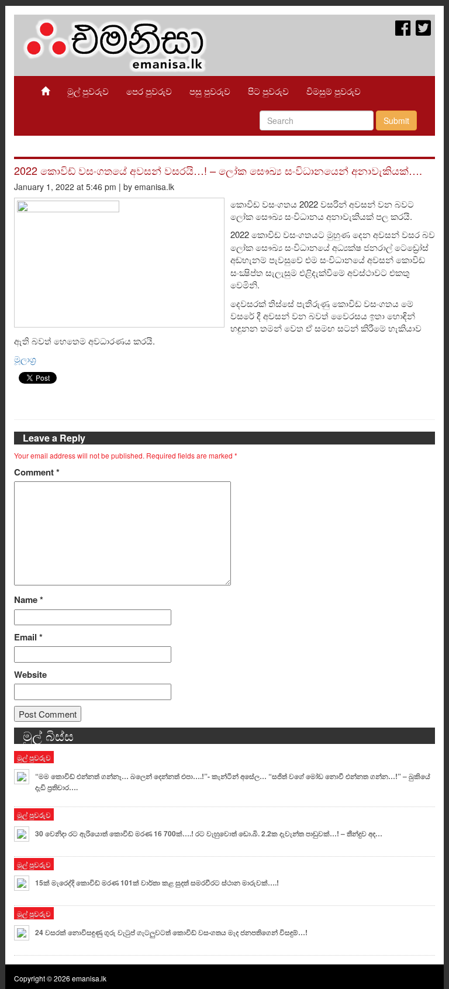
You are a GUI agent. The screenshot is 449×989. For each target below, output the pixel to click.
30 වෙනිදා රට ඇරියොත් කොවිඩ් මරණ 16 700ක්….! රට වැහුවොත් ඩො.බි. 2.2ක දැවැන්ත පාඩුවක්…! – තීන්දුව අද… (208, 833)
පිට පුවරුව (268, 91)
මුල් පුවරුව (88, 91)
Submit (396, 120)
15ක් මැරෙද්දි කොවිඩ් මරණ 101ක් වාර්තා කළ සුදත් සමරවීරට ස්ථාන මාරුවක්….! (157, 882)
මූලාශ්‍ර (25, 359)
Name (28, 600)
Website (30, 674)
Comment (37, 472)
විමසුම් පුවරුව (333, 91)
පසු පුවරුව (209, 91)
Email (28, 637)
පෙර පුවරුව (149, 91)
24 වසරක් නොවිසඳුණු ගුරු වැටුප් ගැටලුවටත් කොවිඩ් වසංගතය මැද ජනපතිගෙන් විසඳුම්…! (171, 932)
